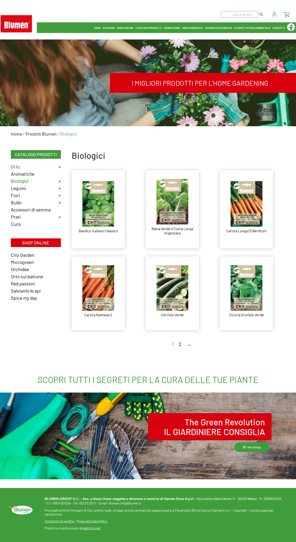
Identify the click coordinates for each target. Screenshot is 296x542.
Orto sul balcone (27, 276)
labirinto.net (92, 528)
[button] (57, 166)
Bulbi (16, 202)
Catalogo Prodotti (148, 27)
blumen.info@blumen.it (125, 503)
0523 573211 (87, 503)
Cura (16, 224)
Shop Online (125, 27)
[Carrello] (286, 14)
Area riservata (192, 27)
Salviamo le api (26, 290)
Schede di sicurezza (218, 27)
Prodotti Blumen (41, 133)
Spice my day (24, 298)
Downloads (172, 27)
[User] (274, 14)
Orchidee (20, 269)
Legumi (18, 188)
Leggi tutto (98, 242)
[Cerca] (261, 14)
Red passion (23, 283)
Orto (15, 166)
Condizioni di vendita (59, 521)
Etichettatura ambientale (252, 27)
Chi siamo (109, 27)
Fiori (15, 195)
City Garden (22, 255)
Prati (16, 216)
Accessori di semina (31, 209)
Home (97, 27)
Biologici (20, 181)
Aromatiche (22, 174)
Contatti (279, 27)
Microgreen (22, 262)
